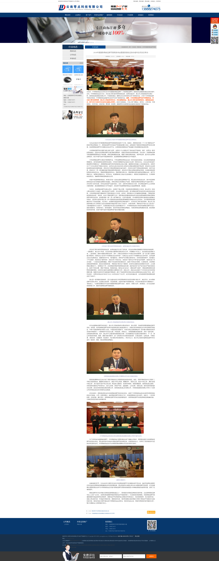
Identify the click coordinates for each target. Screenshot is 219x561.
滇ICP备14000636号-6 (123, 536)
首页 (130, 47)
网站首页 (67, 15)
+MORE (81, 63)
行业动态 (120, 15)
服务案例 (109, 15)
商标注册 (79, 524)
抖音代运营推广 (99, 15)
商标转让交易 (78, 540)
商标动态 (73, 51)
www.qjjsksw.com (70, 538)
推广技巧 (88, 15)
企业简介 (78, 15)
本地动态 (73, 58)
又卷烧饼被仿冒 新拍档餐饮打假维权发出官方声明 (103, 513)
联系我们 (158, 1)
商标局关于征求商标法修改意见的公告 (100, 511)
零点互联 (137, 536)
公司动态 (73, 55)
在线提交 (153, 1)
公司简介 (66, 524)
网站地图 (135, 1)
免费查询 (151, 556)
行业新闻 (130, 15)
